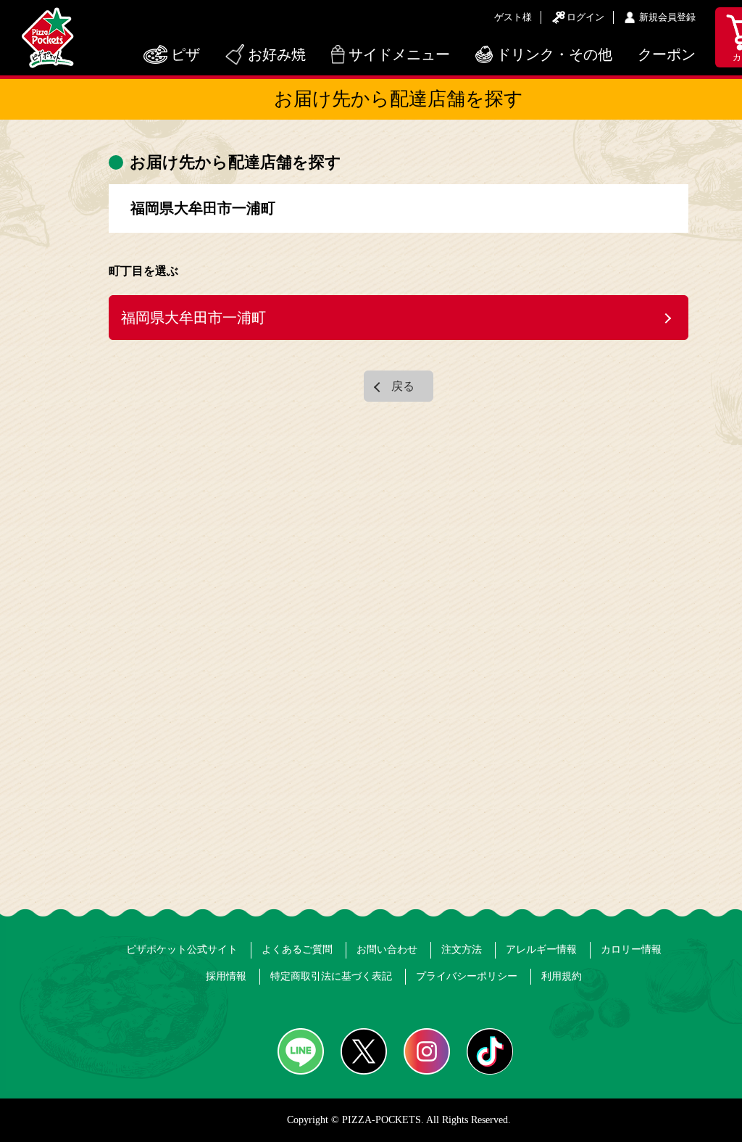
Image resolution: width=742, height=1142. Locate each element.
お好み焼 (277, 54)
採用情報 (226, 976)
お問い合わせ (387, 949)
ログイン (585, 17)
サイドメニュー (399, 54)
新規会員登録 (667, 17)
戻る (402, 386)
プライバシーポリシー (466, 976)
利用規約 (561, 976)
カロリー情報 (631, 949)
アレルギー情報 (541, 949)
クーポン (667, 54)
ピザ (185, 54)
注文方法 (461, 949)
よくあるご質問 (297, 949)
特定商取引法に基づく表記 (331, 976)
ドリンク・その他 (554, 54)
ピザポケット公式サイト (182, 949)
